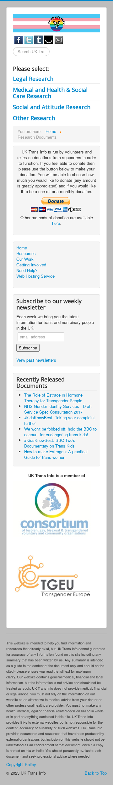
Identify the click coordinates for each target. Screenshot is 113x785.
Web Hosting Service (35, 276)
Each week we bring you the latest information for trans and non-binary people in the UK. (55, 322)
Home (21, 248)
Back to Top (96, 773)
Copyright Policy (21, 764)
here (56, 223)
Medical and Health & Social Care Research (50, 93)
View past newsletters (36, 360)
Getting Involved (31, 265)
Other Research (34, 118)
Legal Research (33, 78)
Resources (26, 253)
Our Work (25, 259)
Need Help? (26, 270)
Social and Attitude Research (51, 107)
